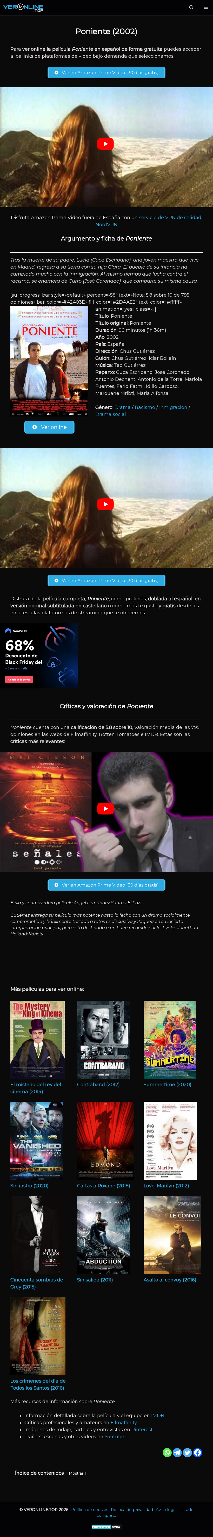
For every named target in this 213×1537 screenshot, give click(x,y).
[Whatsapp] (167, 1452)
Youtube (114, 1437)
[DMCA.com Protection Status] (107, 1528)
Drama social (110, 414)
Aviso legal (166, 1509)
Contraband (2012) (98, 1084)
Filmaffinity (124, 1422)
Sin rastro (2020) (29, 1186)
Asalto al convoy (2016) (170, 1280)
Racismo (145, 407)
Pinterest (142, 1429)
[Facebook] (197, 1452)
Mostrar (76, 1473)
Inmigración (173, 407)
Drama (123, 407)
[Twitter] (187, 1452)
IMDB (157, 1415)
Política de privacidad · (133, 1509)
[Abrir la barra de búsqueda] (191, 8)
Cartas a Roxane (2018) (103, 1186)
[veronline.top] (23, 8)
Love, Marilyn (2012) (166, 1186)
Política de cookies (89, 1509)
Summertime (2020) (167, 1084)
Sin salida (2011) (95, 1280)
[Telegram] (177, 1452)
